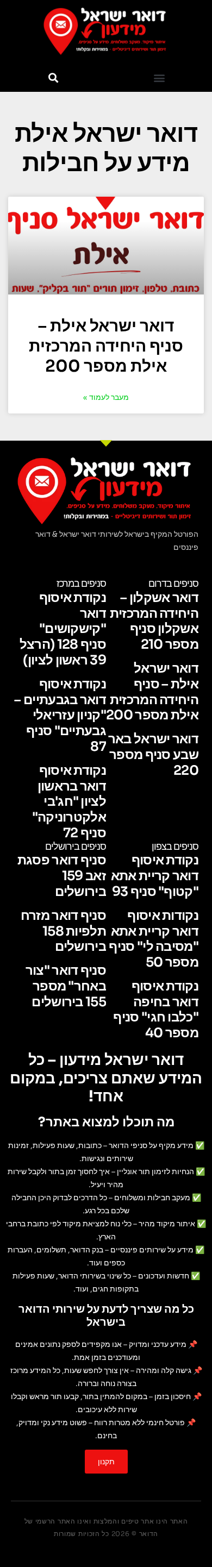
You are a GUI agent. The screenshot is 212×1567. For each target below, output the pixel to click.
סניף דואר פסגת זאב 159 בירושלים (61, 876)
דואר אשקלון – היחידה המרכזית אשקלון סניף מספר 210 (154, 621)
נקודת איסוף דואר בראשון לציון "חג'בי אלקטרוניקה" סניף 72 (69, 801)
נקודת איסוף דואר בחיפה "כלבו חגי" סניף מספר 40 (155, 1009)
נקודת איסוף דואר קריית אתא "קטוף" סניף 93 (154, 876)
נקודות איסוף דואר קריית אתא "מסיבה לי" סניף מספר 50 (153, 938)
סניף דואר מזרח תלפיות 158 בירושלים (63, 931)
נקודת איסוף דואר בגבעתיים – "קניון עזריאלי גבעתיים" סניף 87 (60, 715)
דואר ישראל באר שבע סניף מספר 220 (153, 755)
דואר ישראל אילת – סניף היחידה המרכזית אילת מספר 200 (106, 346)
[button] (159, 77)
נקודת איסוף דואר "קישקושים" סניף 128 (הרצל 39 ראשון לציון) (63, 629)
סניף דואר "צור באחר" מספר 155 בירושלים (66, 986)
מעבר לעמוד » (106, 397)
